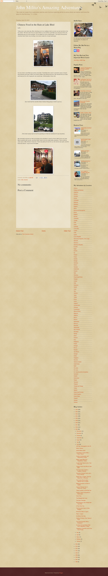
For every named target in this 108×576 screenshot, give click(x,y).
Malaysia (76, 313)
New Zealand (77, 329)
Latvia (75, 301)
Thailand (76, 384)
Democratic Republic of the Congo (81, 238)
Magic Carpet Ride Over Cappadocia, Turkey (81, 460)
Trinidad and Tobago (78, 386)
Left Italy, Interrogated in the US (83, 446)
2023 (76, 411)
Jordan (75, 297)
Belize (75, 208)
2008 (76, 557)
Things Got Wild (85, 151)
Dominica (76, 242)
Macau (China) (77, 311)
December (79, 431)
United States (77, 396)
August (78, 440)
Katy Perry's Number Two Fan (85, 172)
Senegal (75, 353)
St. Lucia (76, 370)
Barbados (76, 204)
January (79, 541)
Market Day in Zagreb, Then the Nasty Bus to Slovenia (83, 477)
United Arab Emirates (78, 392)
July (78, 442)
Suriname (76, 374)
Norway (75, 333)
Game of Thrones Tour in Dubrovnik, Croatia (82, 487)
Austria (75, 198)
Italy (75, 291)
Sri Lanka (76, 368)
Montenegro (76, 321)
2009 (76, 555)
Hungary (76, 279)
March (78, 537)
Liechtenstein (77, 305)
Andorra (75, 188)
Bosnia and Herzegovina (79, 210)
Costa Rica (76, 228)
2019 (76, 420)
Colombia (76, 226)
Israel (75, 289)
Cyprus (75, 234)
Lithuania (76, 307)
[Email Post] (36, 177)
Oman (75, 335)
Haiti (75, 273)
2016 (76, 427)
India (75, 283)
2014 (76, 544)
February (79, 539)
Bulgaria (75, 214)
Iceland (75, 281)
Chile (75, 222)
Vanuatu (75, 400)
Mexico (75, 317)
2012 (76, 548)
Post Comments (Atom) (27, 234)
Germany (76, 263)
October (79, 435)
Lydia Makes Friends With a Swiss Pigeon (82, 453)
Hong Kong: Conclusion (85, 90)
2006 (76, 561)
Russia (75, 347)
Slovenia (76, 359)
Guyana (75, 271)
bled (22, 179)
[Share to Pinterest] (46, 177)
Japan (75, 295)
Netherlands (76, 327)
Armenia (76, 194)
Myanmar (76, 325)
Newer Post (19, 231)
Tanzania (76, 382)
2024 (76, 409)
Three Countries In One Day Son (83, 490)
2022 (76, 414)
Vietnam (76, 402)
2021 (76, 416)
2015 (76, 429)
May (78, 532)
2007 (76, 559)
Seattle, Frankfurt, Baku (85, 112)
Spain (75, 366)
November (79, 433)
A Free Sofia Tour (80, 506)
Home (44, 231)
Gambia (75, 258)
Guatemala (76, 269)
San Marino (76, 351)
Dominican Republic (78, 244)
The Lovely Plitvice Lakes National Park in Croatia (82, 481)
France (75, 256)
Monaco (75, 319)
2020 (76, 418)
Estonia (75, 250)
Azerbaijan (76, 200)
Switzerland (76, 378)
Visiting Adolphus (85, 161)
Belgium (75, 206)
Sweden (75, 376)
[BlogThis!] (42, 177)
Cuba (75, 232)
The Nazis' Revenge (80, 500)
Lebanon (76, 303)
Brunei (75, 212)
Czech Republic (77, 236)
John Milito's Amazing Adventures (49, 7)
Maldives (76, 315)
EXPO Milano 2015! (80, 450)
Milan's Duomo (79, 448)
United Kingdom (77, 394)
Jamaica (76, 293)
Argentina (76, 192)
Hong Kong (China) (78, 277)
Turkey (75, 388)
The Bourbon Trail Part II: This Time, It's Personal (86, 80)
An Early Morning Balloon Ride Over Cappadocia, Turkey (83, 525)
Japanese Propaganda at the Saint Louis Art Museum (86, 69)
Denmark (76, 240)
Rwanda (75, 349)
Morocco (76, 323)
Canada (75, 220)
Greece (75, 264)
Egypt (75, 248)
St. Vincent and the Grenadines (81, 372)
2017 (76, 425)
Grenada (76, 267)
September (79, 437)
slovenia (26, 179)
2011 (76, 550)
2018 (76, 422)
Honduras (76, 275)
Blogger (61, 572)
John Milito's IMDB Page (79, 60)
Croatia (75, 230)
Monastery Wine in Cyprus (82, 511)
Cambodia (76, 218)
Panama (76, 337)
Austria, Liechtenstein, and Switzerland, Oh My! (82, 457)
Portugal (76, 345)
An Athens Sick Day (81, 516)
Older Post (67, 231)
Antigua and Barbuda (78, 190)
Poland (75, 343)
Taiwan (75, 380)
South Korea (76, 364)
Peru (75, 339)
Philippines (76, 341)
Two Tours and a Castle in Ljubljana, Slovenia (82, 470)
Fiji (74, 252)
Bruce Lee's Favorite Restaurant (85, 102)
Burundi (75, 216)
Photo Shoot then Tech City (86, 140)
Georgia (75, 260)
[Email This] (40, 177)
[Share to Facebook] (45, 177)
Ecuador (76, 246)
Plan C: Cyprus (79, 513)
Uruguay (76, 398)
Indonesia (76, 285)
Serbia (75, 355)
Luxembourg (76, 309)
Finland (75, 254)
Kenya (75, 299)
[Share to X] (43, 177)
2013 (76, 546)
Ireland (75, 287)
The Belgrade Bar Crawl (81, 498)
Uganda (75, 390)
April (78, 534)
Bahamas (76, 202)
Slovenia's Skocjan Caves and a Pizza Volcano (83, 474)
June (78, 444)
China (75, 224)
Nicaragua (76, 331)
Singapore (76, 357)
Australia (76, 196)
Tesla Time (78, 496)
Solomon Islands (77, 361)
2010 (76, 553)
